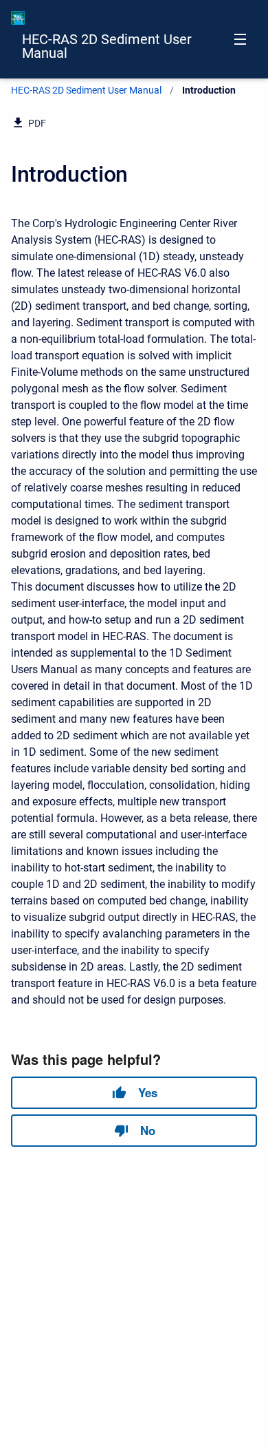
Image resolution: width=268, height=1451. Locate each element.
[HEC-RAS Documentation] (18, 18)
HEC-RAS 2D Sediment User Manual (107, 46)
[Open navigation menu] (240, 39)
